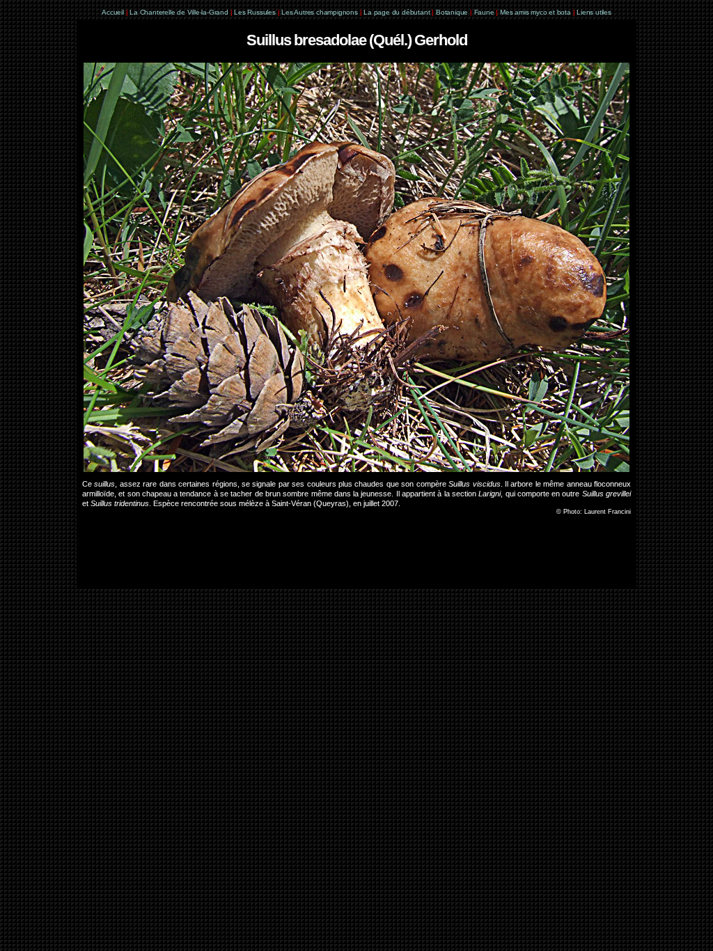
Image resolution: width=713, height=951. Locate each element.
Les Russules (255, 12)
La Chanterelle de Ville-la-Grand (180, 12)
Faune (484, 12)
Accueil (113, 12)
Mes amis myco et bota (535, 12)
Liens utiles (594, 12)
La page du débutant (396, 12)
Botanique (452, 12)
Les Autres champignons (319, 12)
